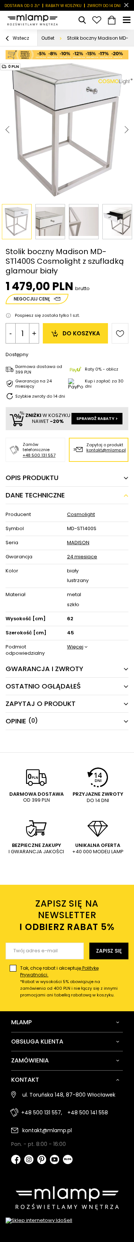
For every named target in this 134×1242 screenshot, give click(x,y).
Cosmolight (81, 515)
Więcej (75, 647)
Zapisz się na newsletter (66, 915)
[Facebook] (15, 1160)
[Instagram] (29, 1160)
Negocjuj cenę (32, 299)
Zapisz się (109, 950)
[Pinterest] (42, 1160)
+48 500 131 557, (41, 1112)
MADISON (78, 543)
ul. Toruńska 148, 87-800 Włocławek (68, 1094)
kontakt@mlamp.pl (106, 450)
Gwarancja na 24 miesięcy (33, 383)
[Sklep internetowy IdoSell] (67, 1221)
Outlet (47, 38)
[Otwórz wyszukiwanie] (81, 20)
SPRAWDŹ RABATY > (97, 418)
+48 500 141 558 (87, 1112)
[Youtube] (54, 1160)
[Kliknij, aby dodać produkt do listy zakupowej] (120, 333)
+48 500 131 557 (39, 455)
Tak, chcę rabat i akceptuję (69, 981)
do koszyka (81, 333)
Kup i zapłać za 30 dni (104, 383)
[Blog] (68, 1160)
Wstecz (20, 38)
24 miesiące (82, 557)
